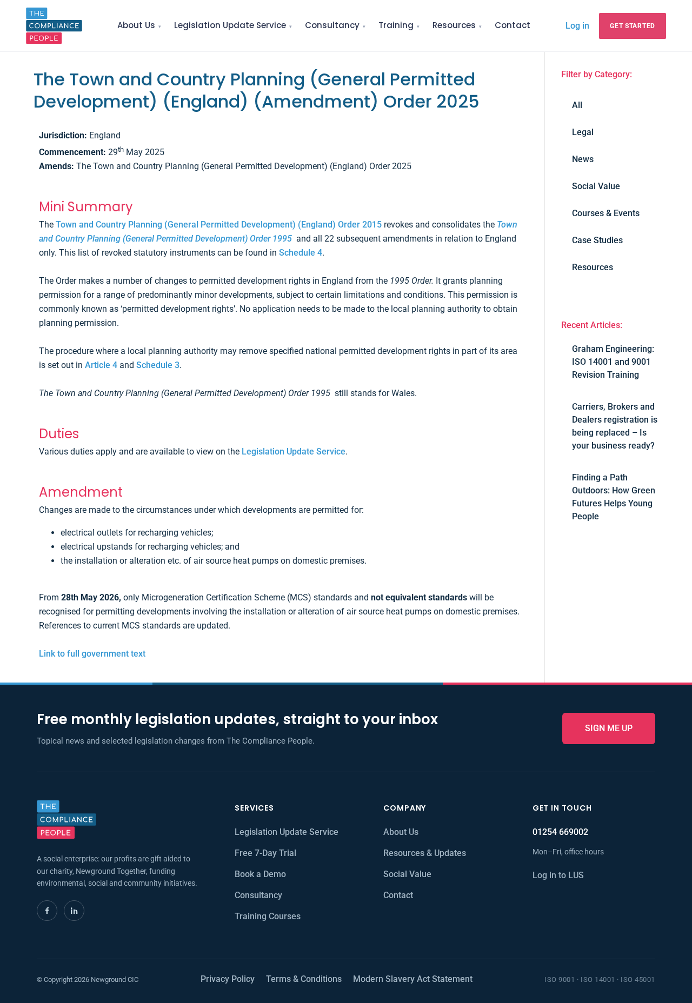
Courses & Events (606, 213)
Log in (577, 25)
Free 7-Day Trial (265, 853)
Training (396, 25)
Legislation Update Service (230, 25)
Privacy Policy (228, 979)
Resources (454, 25)
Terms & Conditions (304, 979)
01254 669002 (560, 832)
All (577, 105)
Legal (583, 132)
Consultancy (332, 25)
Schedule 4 (300, 253)
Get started (632, 26)
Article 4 (101, 365)
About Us (136, 25)
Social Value (596, 186)
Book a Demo (260, 874)
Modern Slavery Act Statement (413, 979)
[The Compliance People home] (54, 25)
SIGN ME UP (609, 728)
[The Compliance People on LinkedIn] (74, 910)
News (583, 159)
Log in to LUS (558, 875)
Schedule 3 (157, 365)
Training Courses (268, 916)
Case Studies (597, 240)
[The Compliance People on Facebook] (47, 910)
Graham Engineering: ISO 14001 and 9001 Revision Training (613, 362)
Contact (512, 25)
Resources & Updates (424, 853)
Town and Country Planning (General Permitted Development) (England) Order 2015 (219, 224)
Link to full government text (92, 653)
